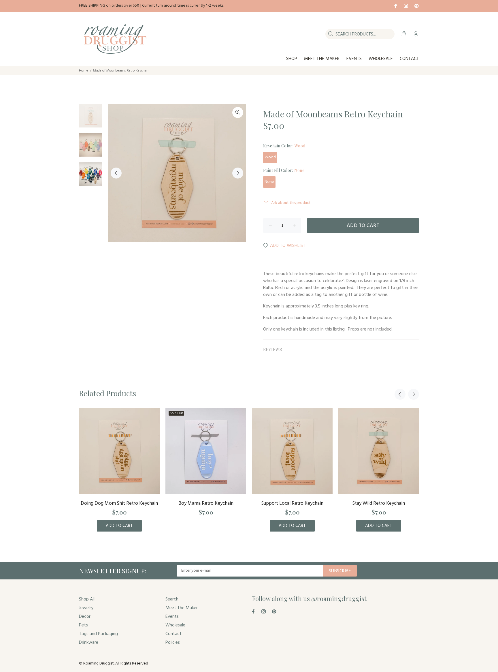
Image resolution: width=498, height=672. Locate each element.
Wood (270, 157)
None (269, 182)
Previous (116, 173)
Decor (84, 616)
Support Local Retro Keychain (292, 503)
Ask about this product (291, 203)
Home (83, 71)
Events (172, 616)
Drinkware (88, 642)
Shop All (87, 599)
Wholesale (175, 625)
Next (237, 173)
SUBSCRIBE (340, 571)
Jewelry (86, 608)
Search (171, 599)
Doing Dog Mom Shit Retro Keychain (119, 503)
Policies (172, 642)
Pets (83, 625)
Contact (173, 634)
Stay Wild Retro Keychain (378, 503)
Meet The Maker (181, 608)
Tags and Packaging (98, 634)
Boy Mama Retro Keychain (205, 503)
